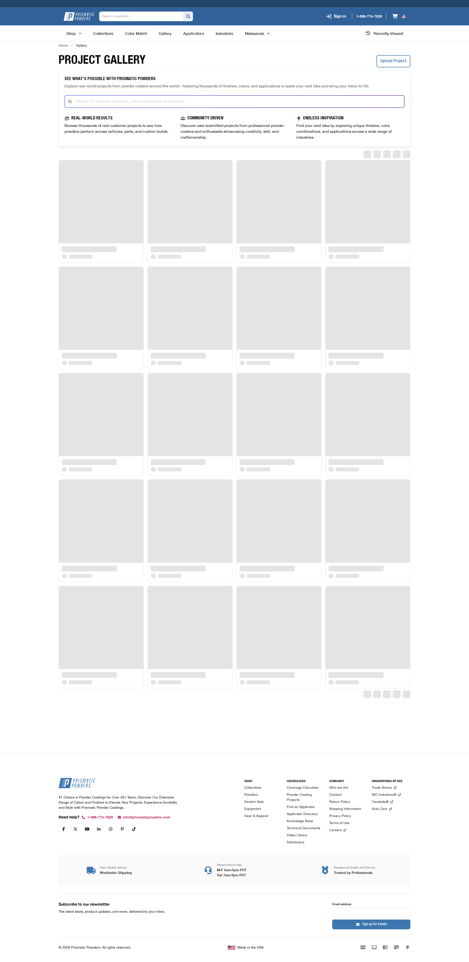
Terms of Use (339, 823)
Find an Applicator (301, 807)
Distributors (295, 842)
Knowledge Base (300, 821)
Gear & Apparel (256, 816)
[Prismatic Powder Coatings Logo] (79, 16)
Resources (254, 33)
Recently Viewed (388, 33)
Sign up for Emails (374, 924)
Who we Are (338, 787)
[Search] (188, 16)
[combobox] (234, 101)
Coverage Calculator (303, 787)
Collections (252, 787)
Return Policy (339, 802)
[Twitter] (75, 829)
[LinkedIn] (99, 829)
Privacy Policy (340, 816)
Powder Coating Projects (299, 797)
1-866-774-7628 (100, 817)
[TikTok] (134, 829)
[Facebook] (63, 829)
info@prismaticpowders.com (146, 817)
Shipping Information (345, 809)
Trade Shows (382, 787)
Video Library (297, 835)
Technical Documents (303, 828)
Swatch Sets (254, 802)
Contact (335, 794)
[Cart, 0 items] (399, 16)
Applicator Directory (302, 814)
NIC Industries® (384, 794)
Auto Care (379, 809)
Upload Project (393, 61)
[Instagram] (110, 829)
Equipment (252, 809)
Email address (341, 904)
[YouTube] (87, 829)
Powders (251, 794)
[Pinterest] (122, 829)
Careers (335, 830)
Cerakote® (380, 802)
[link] (81, 45)
